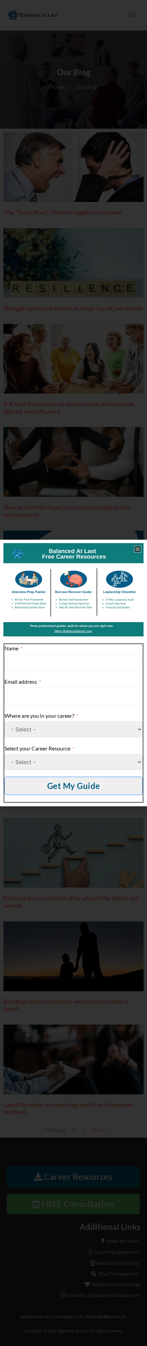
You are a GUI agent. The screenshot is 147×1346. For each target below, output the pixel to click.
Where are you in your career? (39, 715)
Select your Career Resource (37, 748)
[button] (137, 549)
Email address (20, 681)
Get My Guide (73, 786)
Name (11, 648)
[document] (73, 673)
